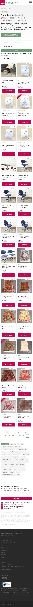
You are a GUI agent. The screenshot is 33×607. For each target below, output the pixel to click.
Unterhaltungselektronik (8, 474)
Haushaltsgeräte (6, 459)
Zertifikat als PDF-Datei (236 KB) (17, 590)
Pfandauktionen (7, 508)
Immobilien (21, 506)
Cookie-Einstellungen (6, 569)
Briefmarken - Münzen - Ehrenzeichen (17, 451)
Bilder (3, 451)
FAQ (2, 556)
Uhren (18, 472)
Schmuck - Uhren (6, 469)
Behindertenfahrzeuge (8, 449)
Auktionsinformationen (11, 35)
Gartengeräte (14, 457)
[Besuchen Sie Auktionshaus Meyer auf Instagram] (5, 578)
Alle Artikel (5, 444)
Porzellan (4, 467)
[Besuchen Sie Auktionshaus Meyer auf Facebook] (3, 578)
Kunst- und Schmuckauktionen (23, 502)
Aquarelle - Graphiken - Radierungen (11, 446)
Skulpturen (22, 469)
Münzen (4, 464)
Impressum (4, 562)
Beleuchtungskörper (21, 449)
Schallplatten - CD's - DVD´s (17, 467)
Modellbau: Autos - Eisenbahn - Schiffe (18, 462)
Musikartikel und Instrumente (16, 464)
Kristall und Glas (24, 459)
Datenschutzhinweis (6, 564)
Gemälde (23, 457)
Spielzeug (4, 472)
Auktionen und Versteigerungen (9, 549)
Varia (18, 474)
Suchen (16, 50)
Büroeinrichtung (6, 454)
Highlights (13, 444)
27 (23, 436)
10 (13, 436)
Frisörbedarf (5, 457)
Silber (15, 469)
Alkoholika (20, 444)
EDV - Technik (16, 454)
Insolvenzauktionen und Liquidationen (13, 504)
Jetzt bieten (9, 90)
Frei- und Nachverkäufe (9, 506)
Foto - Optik (26, 454)
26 (20, 436)
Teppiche (12, 472)
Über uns (3, 554)
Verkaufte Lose (7, 46)
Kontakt (3, 557)
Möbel (4, 462)
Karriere (3, 552)
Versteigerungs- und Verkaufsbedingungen (12, 566)
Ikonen (15, 459)
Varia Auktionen (7, 502)
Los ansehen (24, 122)
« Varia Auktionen (5, 8)
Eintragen (16, 498)
